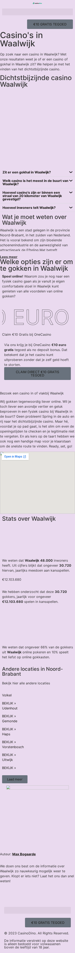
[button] (37, 11)
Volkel (7, 695)
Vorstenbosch (13, 747)
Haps (6, 734)
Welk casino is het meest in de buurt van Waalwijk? (35, 182)
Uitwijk (7, 760)
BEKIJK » (9, 703)
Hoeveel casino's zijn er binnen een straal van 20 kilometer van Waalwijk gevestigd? (32, 195)
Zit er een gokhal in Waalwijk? (26, 172)
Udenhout (10, 708)
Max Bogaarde (24, 854)
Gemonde (9, 721)
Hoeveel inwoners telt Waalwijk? (29, 208)
